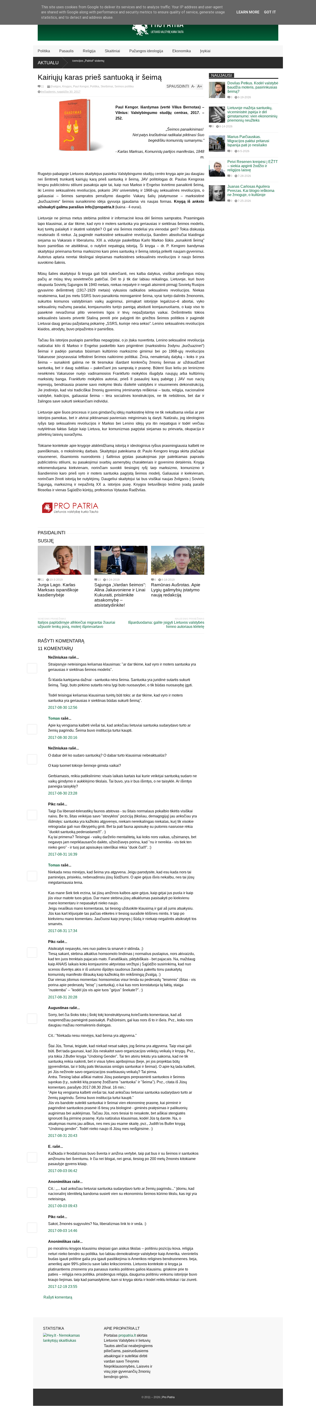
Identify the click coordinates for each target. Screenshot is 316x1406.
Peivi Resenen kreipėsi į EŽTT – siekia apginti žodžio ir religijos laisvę (252, 166)
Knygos (67, 86)
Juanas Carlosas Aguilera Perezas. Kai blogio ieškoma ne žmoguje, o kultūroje (250, 190)
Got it (270, 12)
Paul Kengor (81, 86)
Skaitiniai (112, 51)
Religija (89, 51)
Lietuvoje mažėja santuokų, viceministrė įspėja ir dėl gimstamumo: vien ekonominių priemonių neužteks (252, 114)
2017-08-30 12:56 (62, 707)
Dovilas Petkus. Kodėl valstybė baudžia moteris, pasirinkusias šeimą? (252, 87)
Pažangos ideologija (146, 51)
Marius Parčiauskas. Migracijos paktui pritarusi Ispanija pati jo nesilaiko (248, 141)
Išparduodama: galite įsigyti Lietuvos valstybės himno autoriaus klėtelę (166, 624)
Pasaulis (66, 51)
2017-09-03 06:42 (62, 1171)
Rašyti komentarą (57, 1297)
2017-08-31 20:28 (62, 997)
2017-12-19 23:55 (62, 1287)
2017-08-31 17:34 (62, 931)
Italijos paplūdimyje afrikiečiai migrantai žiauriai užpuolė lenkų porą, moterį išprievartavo (76, 624)
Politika (44, 51)
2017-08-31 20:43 (62, 1136)
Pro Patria (168, 1397)
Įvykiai (205, 51)
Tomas (54, 718)
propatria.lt (127, 1335)
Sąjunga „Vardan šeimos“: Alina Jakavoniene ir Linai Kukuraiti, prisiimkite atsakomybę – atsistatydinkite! (120, 595)
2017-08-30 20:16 (62, 738)
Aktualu (48, 62)
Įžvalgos (55, 86)
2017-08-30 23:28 (62, 793)
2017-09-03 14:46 (62, 1231)
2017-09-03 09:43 (62, 1206)
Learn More (247, 12)
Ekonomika (181, 51)
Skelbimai (107, 86)
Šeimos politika (124, 86)
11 (42, 86)
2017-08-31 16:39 (62, 854)
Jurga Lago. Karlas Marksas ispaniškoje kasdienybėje (58, 589)
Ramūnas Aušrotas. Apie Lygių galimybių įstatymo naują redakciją (175, 589)
